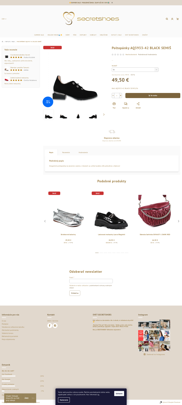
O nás (4, 321)
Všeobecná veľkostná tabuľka (13, 327)
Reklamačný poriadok (10, 336)
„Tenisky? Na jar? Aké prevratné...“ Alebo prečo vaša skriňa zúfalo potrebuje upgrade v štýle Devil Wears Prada (112, 325)
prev (45, 221)
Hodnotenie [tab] (83, 152)
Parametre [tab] (66, 152)
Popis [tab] (51, 152)
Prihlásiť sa (74, 293)
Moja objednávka (8, 339)
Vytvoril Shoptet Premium (171, 402)
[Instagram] (55, 325)
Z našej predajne (8, 384)
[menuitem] (39, 34)
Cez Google (6, 379)
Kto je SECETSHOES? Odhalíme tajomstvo (107, 329)
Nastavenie (64, 400)
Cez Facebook (7, 374)
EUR (3, 19)
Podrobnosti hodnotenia (147, 54)
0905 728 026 (52, 321)
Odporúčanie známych (10, 389)
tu (98, 394)
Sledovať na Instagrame (156, 354)
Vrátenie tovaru (7, 333)
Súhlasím (119, 393)
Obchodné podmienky (10, 330)
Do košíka (154, 95)
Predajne (5, 324)
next (178, 221)
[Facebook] (49, 325)
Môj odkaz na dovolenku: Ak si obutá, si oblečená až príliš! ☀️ (113, 321)
